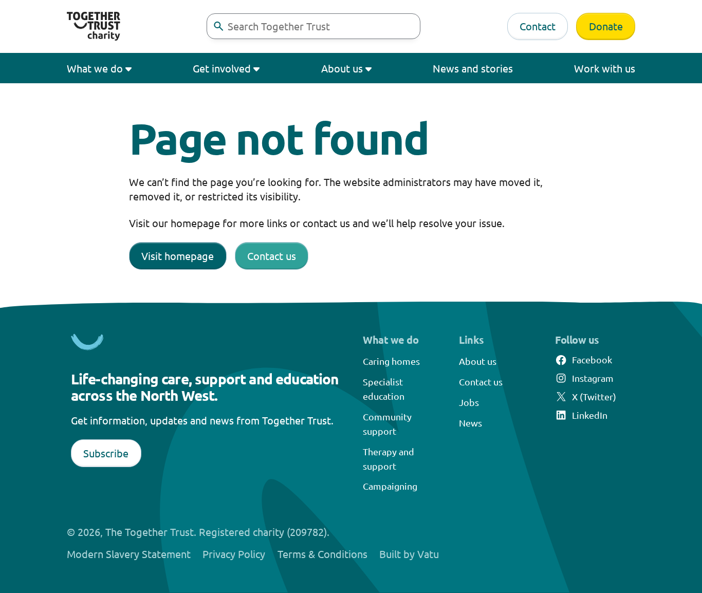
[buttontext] (218, 26)
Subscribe (105, 453)
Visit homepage (177, 255)
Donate (606, 26)
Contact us (271, 255)
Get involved (222, 68)
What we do (95, 68)
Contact (538, 26)
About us (342, 68)
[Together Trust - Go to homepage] (93, 26)
